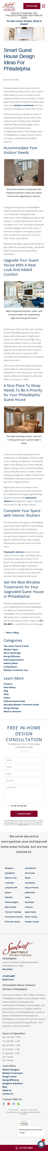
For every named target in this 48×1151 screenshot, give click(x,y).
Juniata (8, 892)
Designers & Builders (12, 1083)
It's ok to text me (18, 806)
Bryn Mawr (29, 902)
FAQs (6, 694)
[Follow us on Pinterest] (8, 1104)
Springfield (10, 873)
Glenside (9, 897)
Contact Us (7, 1093)
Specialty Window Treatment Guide (21, 704)
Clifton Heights (11, 902)
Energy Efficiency (12, 656)
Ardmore (29, 907)
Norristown (30, 873)
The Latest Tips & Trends (16, 646)
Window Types (11, 649)
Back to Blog (12, 632)
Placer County (31, 917)
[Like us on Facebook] (3, 1104)
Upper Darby (30, 912)
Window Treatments (12, 1073)
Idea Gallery (10, 687)
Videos (7, 697)
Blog (6, 690)
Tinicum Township (13, 912)
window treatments (24, 105)
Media (27, 878)
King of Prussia (31, 887)
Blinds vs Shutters (12, 711)
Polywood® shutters (14, 552)
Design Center (9, 1076)
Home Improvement (14, 659)
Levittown (9, 883)
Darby (27, 897)
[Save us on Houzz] (18, 1104)
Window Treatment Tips (16, 670)
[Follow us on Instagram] (13, 1104)
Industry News (11, 663)
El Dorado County (12, 921)
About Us (6, 1090)
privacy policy (22, 825)
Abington (9, 868)
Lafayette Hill (11, 887)
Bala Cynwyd (10, 907)
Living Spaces (10, 666)
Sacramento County (14, 917)
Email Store (8, 979)
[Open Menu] (44, 6)
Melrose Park (11, 878)
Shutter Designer (10, 1069)
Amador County (32, 921)
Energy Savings (11, 708)
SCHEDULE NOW (24, 814)
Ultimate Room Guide (14, 701)
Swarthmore (30, 868)
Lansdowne (30, 883)
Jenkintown (30, 892)
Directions (7, 969)
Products (8, 684)
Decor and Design (12, 653)
